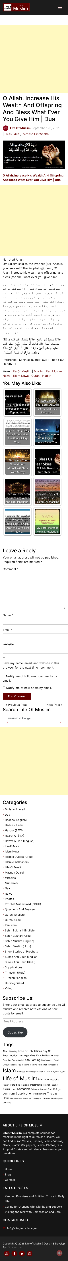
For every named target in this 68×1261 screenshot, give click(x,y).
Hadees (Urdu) (14, 825)
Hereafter (42, 1064)
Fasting (35, 1060)
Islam (9, 1070)
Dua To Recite (44, 1055)
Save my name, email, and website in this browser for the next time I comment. (31, 665)
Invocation (53, 1064)
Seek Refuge (54, 1089)
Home (9, 1169)
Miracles (10, 878)
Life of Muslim (20, 1078)
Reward (43, 1089)
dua (16, 134)
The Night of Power (41, 1098)
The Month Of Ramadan (20, 1098)
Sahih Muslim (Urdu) (18, 946)
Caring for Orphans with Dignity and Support (33, 1206)
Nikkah (6, 1085)
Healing (25, 1065)
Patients (25, 1084)
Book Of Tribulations (30, 1051)
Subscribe (15, 1032)
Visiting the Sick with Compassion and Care (33, 1212)
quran (13, 1089)
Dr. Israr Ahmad (15, 809)
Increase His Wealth (35, 134)
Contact (10, 1179)
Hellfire (33, 1065)
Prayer (46, 1084)
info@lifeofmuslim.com (22, 1228)
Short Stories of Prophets (21, 951)
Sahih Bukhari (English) (20, 930)
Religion (35, 1089)
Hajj (19, 1065)
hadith (14, 1064)
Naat (8, 888)
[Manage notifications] (59, 1253)
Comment (10, 569)
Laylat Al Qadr (43, 1072)
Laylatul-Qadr (58, 1071)
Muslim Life (42, 371)
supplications (39, 1094)
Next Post (53, 704)
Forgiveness (47, 1060)
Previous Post (17, 704)
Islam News (21, 375)
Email (8, 629)
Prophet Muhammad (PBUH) (23, 904)
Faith (26, 1060)
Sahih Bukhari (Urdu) (18, 935)
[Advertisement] (34, 59)
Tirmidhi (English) (16, 978)
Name (8, 615)
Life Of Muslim (21, 371)
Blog (8, 1174)
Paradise (15, 1084)
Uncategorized (14, 983)
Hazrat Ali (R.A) (14, 835)
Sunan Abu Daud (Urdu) (20, 962)
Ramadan (11, 925)
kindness (21, 1071)
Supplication (24, 1093)
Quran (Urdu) (13, 920)
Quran (35, 375)
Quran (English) (15, 914)
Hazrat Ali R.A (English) (19, 841)
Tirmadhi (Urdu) (15, 972)
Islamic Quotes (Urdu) (19, 856)
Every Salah (17, 1060)
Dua (7, 814)
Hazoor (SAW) (14, 830)
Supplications (13, 967)
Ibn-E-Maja (12, 846)
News (8, 893)
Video (8, 988)
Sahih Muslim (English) (19, 941)
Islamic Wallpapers (17, 862)
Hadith (46, 375)
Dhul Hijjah (23, 1055)
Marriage (43, 1079)
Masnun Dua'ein (15, 872)
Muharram (11, 883)
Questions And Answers (20, 909)
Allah (5, 1051)
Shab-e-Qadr (9, 1094)
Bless (8, 134)
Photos (9, 899)
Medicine (54, 1079)
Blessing (13, 1051)
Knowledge (31, 1072)
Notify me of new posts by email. (29, 688)
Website (8, 644)
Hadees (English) (16, 820)
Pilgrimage (36, 1084)
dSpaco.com (14, 1247)
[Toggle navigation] (60, 7)
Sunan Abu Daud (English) (21, 957)
